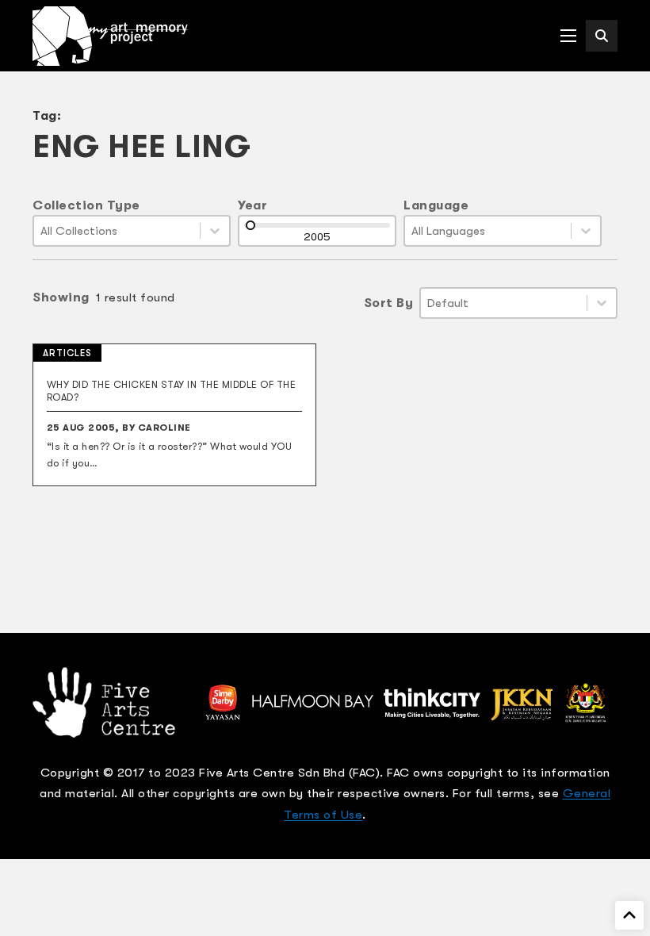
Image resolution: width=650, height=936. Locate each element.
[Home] (110, 36)
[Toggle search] (602, 36)
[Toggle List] (215, 231)
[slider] (250, 225)
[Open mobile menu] (568, 35)
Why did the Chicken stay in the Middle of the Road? (171, 391)
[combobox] (117, 231)
